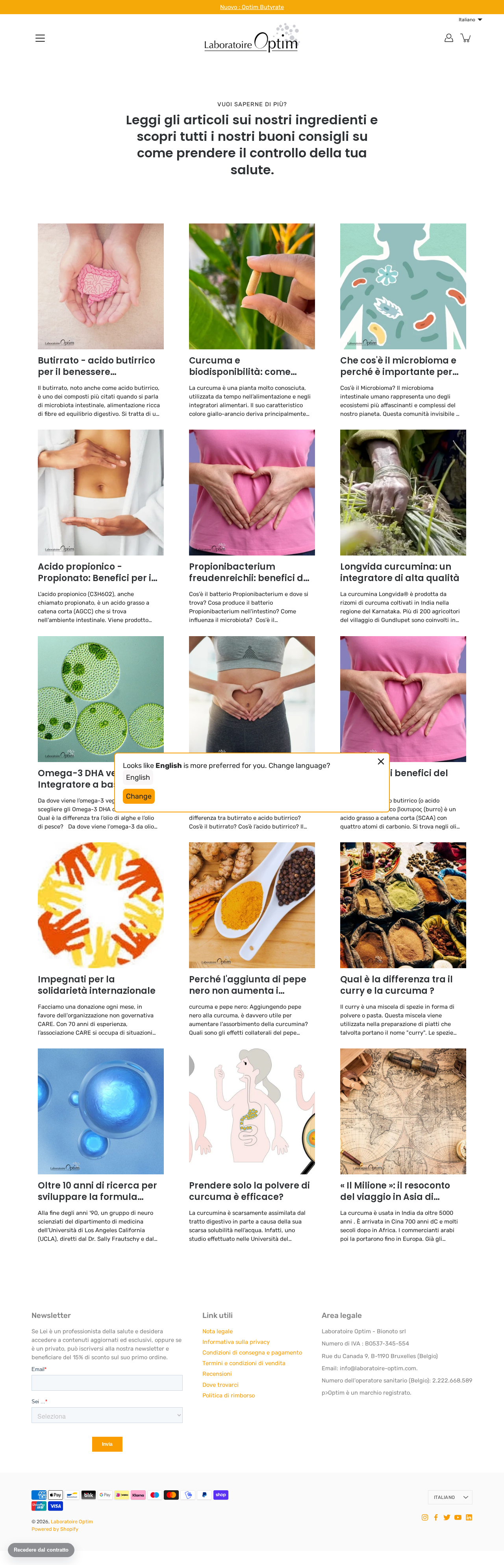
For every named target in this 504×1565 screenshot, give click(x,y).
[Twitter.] (446, 1517)
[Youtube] (457, 1517)
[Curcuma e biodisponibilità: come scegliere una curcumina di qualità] (252, 286)
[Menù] (40, 38)
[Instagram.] (424, 1517)
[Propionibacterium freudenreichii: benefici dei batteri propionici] (252, 493)
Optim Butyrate (263, 7)
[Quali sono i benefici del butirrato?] (403, 699)
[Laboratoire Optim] (252, 37)
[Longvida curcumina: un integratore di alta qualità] (403, 493)
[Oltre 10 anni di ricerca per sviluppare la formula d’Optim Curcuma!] (101, 1111)
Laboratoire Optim (72, 1521)
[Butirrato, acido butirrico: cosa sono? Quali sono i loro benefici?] (252, 699)
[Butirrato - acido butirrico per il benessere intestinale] (101, 286)
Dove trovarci (220, 1384)
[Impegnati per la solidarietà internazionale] (101, 905)
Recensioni (217, 1373)
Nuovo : (231, 7)
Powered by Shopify (55, 1529)
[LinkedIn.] (468, 1517)
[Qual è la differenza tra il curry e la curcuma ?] (403, 905)
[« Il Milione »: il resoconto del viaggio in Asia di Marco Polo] (403, 1111)
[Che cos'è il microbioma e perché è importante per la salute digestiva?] (403, 286)
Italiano (444, 1497)
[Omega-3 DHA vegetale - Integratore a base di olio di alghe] (101, 699)
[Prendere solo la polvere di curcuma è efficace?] (252, 1111)
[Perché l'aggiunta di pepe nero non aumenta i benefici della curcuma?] (252, 905)
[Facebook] (435, 1517)
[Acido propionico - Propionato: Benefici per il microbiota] (101, 493)
